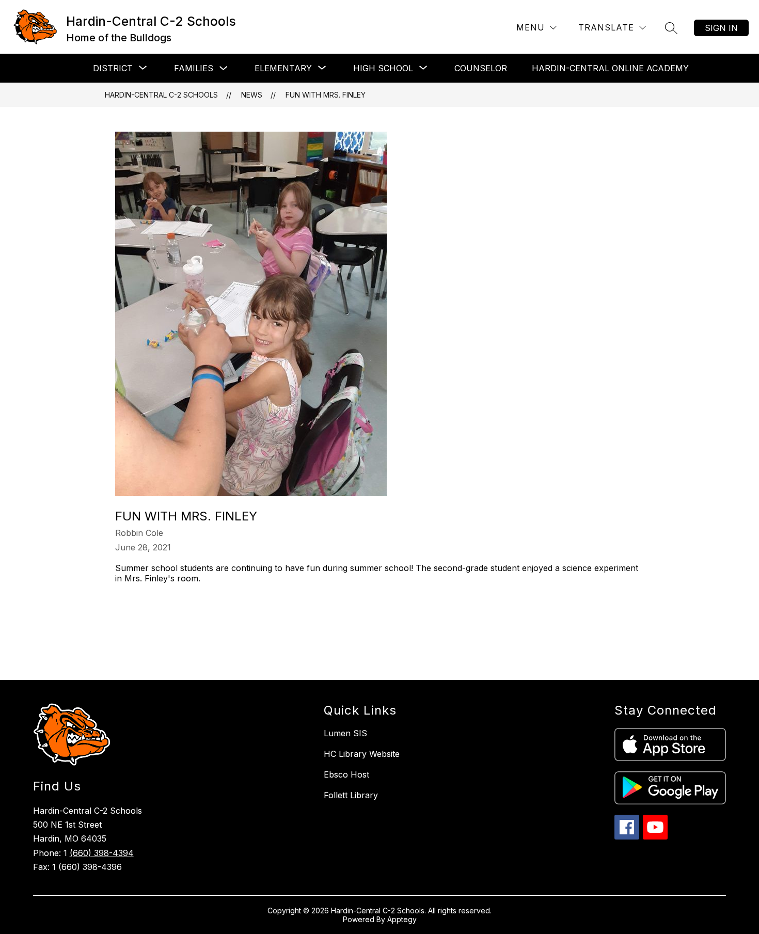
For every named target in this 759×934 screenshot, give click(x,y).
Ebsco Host (346, 774)
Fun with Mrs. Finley (326, 94)
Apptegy (402, 919)
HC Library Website (362, 754)
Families (193, 68)
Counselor (480, 68)
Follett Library (351, 795)
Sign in (721, 28)
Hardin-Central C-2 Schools (161, 94)
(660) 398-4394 (102, 853)
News (251, 94)
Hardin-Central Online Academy (610, 68)
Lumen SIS (345, 733)
